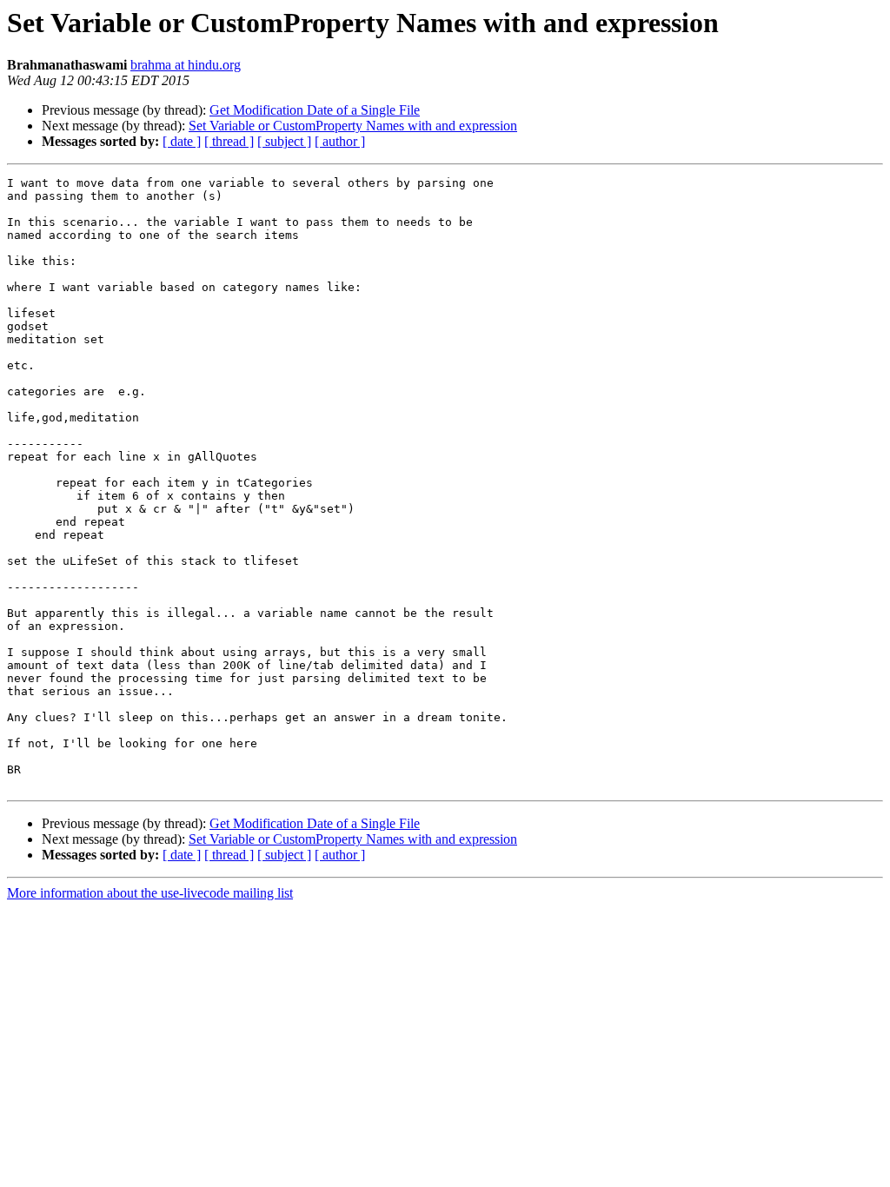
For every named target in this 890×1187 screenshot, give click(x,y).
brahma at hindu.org (185, 64)
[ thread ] (229, 141)
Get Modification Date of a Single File (314, 110)
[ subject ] (284, 141)
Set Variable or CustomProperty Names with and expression (353, 125)
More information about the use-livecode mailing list (150, 892)
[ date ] (182, 141)
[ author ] (340, 141)
